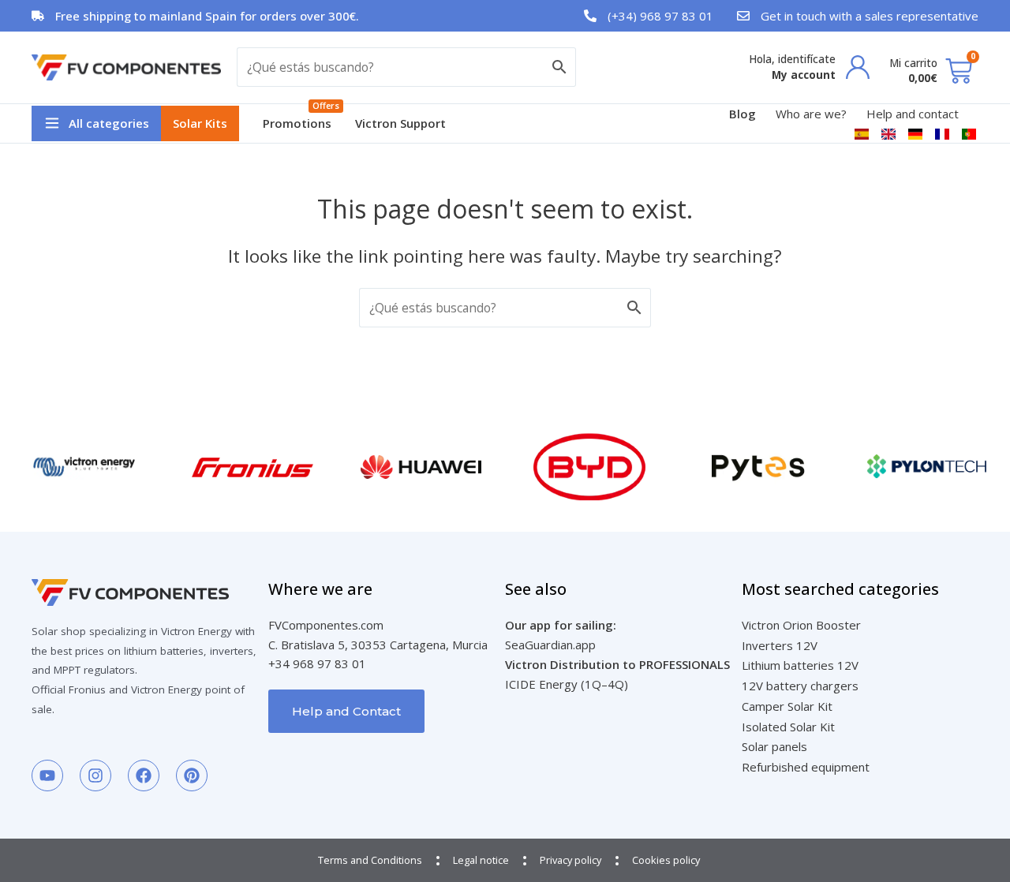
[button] (96, 123)
